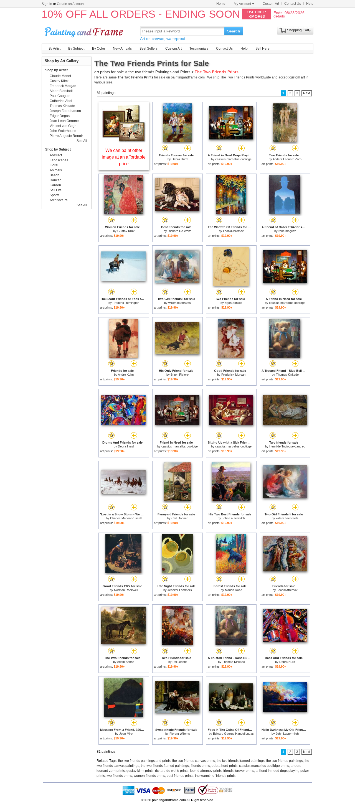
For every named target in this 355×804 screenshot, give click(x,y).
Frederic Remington (126, 302)
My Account (242, 4)
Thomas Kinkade (287, 374)
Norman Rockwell (126, 590)
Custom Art (271, 4)
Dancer (55, 180)
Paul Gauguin (60, 96)
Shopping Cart (298, 30)
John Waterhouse (63, 131)
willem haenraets (179, 302)
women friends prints (149, 776)
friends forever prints (238, 771)
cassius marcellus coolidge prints (264, 766)
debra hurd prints (224, 766)
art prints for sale (109, 72)
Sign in (47, 4)
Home (220, 4)
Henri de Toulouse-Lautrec (287, 446)
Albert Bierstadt (61, 91)
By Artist (54, 48)
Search (233, 31)
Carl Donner (179, 518)
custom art (297, 77)
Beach (54, 175)
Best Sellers (149, 48)
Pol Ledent (180, 661)
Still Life (56, 190)
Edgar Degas (60, 116)
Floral (54, 165)
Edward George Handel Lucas (233, 733)
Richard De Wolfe (179, 231)
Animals (56, 170)
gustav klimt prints (139, 771)
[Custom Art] (124, 141)
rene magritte (287, 231)
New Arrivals (122, 48)
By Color (98, 48)
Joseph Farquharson (65, 111)
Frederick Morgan (233, 374)
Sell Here (262, 48)
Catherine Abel (61, 101)
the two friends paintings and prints (144, 761)
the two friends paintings (284, 761)
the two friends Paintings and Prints (159, 72)
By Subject (76, 48)
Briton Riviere (180, 374)
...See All (80, 141)
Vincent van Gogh (63, 126)
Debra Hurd (179, 159)
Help (309, 4)
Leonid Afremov (233, 231)
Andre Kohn (126, 374)
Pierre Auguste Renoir (66, 136)
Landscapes (59, 160)
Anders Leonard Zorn (287, 159)
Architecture (59, 200)
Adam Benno (125, 661)
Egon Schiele (233, 302)
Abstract (56, 155)
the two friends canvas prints (193, 761)
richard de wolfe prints (171, 771)
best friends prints (180, 776)
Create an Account (71, 4)
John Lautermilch (233, 518)
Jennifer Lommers (180, 590)
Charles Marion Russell (125, 518)
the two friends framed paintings (241, 761)
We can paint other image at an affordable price (124, 157)
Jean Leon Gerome (64, 121)
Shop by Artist (56, 70)
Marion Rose (233, 590)
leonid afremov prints (206, 771)
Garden (55, 185)
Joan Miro (126, 733)
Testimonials (198, 48)
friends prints (200, 766)
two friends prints (119, 776)
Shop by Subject (58, 149)
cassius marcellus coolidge (233, 159)
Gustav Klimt (126, 231)
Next (306, 93)
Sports (54, 195)
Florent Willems (179, 733)
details (279, 16)
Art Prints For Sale (84, 31)
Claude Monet (60, 76)
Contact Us (292, 4)
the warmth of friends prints (215, 776)
